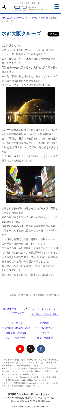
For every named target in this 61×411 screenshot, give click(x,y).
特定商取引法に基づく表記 (16, 328)
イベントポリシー (16, 323)
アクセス (44, 333)
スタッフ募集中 (45, 338)
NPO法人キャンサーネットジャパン (30, 9)
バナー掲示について (45, 328)
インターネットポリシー (44, 309)
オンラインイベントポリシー (45, 316)
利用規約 (44, 323)
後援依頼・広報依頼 (16, 333)
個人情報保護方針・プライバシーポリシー (16, 311)
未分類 (44, 17)
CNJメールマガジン (16, 338)
